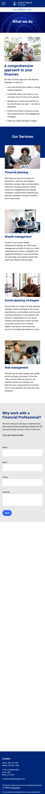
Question (6, 492)
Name (4, 447)
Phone (5, 477)
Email (4, 462)
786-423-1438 (13, 765)
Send (7, 513)
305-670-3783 (12, 763)
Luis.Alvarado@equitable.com (13, 779)
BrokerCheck (15, 788)
